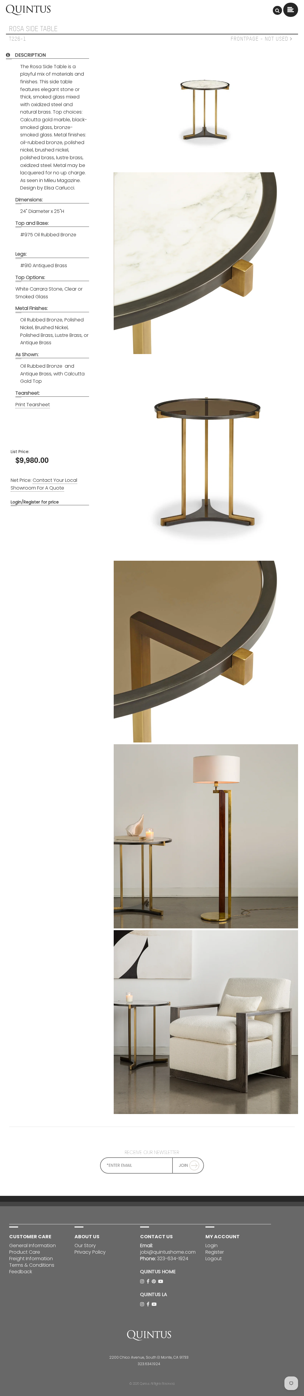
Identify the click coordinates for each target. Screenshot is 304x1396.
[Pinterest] (154, 1281)
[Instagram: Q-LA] (142, 1304)
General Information (32, 1245)
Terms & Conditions (31, 1265)
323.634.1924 (149, 1363)
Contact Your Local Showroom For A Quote (44, 484)
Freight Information (31, 1258)
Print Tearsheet (32, 404)
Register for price (41, 502)
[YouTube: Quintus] (161, 1281)
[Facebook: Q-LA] (149, 1304)
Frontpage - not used (260, 39)
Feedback (20, 1271)
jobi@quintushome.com (168, 1252)
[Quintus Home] (28, 13)
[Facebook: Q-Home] (149, 1281)
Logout (213, 1258)
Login (16, 502)
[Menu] (277, 10)
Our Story (85, 1245)
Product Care (24, 1252)
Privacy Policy (90, 1252)
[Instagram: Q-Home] (142, 1281)
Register (214, 1252)
